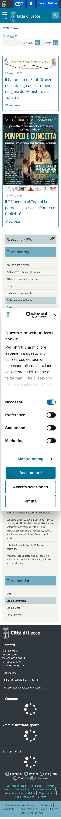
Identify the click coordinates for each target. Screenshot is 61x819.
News (15, 27)
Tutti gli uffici (9, 673)
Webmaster (9, 809)
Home (5, 27)
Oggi (9, 594)
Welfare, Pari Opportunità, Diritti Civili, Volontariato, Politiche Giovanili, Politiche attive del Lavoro (29, 559)
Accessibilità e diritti (18, 265)
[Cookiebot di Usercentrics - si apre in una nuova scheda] (35, 315)
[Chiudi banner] (55, 315)
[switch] (51, 415)
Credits (42, 797)
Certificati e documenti (19, 293)
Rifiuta (30, 501)
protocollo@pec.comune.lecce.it (25, 687)
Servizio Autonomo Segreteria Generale (28, 512)
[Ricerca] (55, 15)
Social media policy (43, 789)
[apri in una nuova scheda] (5, 4)
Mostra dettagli (32, 459)
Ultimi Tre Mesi (15, 615)
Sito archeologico (24, 797)
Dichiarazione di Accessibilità (19, 793)
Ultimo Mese (13, 608)
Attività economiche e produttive (25, 279)
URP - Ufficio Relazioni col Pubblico (21, 680)
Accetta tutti (30, 473)
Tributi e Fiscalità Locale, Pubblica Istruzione (25, 547)
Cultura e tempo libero (19, 300)
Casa (9, 286)
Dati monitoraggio (16, 786)
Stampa (48, 43)
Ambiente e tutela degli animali (24, 272)
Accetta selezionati (30, 487)
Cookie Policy (21, 789)
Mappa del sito (47, 793)
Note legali (36, 786)
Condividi (28, 43)
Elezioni (11, 307)
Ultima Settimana (16, 601)
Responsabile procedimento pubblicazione (29, 805)
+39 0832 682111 (16, 658)
